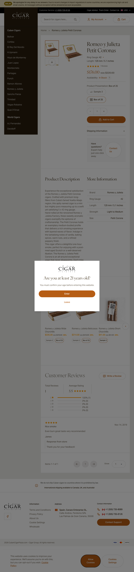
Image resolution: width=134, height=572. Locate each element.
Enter (67, 293)
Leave (67, 302)
